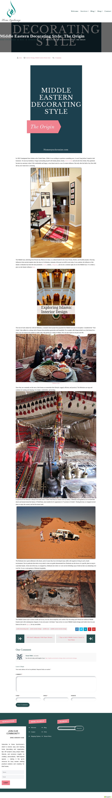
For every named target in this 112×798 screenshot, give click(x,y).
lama (20, 58)
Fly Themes (108, 795)
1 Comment (58, 58)
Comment (19, 674)
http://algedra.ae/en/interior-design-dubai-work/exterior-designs (61, 658)
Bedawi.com (55, 383)
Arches (45, 264)
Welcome (33, 727)
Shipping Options (36, 736)
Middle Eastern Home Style (42, 58)
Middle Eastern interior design (58, 628)
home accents (68, 161)
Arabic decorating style (22, 628)
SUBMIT (6, 782)
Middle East (46, 628)
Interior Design (30, 58)
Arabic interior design (35, 628)
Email (45, 695)
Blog (45, 727)
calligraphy (55, 264)
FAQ (45, 732)
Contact (33, 732)
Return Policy (47, 736)
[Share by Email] (94, 629)
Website (73, 695)
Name (18, 695)
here (33, 267)
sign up (28, 624)
